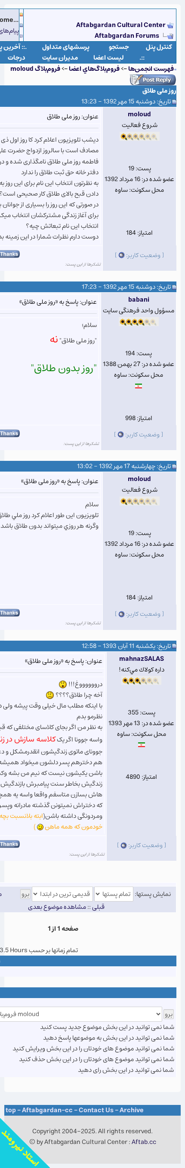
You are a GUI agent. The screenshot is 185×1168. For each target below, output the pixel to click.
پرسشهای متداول (65, 47)
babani (138, 300)
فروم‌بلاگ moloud (35, 69)
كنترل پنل (159, 47)
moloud (139, 114)
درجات (16, 58)
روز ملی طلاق (159, 91)
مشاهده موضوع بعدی (57, 907)
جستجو (119, 47)
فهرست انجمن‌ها (151, 69)
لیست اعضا (108, 58)
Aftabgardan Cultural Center (121, 25)
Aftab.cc (144, 1142)
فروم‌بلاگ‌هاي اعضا (94, 69)
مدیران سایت (60, 58)
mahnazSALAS (141, 659)
